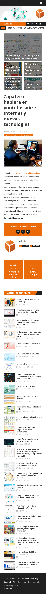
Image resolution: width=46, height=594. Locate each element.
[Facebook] (23, 231)
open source (11, 135)
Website (25, 246)
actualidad (26, 135)
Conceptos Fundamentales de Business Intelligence (25, 28)
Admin (7, 131)
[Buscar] (41, 3)
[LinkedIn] (32, 24)
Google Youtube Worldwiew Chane (26, 173)
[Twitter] (28, 24)
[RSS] (36, 24)
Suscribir (9, 589)
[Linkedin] (18, 231)
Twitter (36, 246)
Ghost (16, 585)
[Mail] (40, 24)
